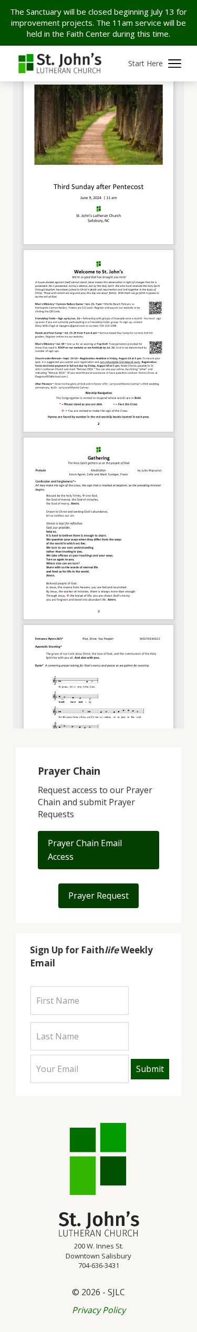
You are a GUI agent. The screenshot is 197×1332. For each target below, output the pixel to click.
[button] (154, 64)
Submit (150, 1069)
